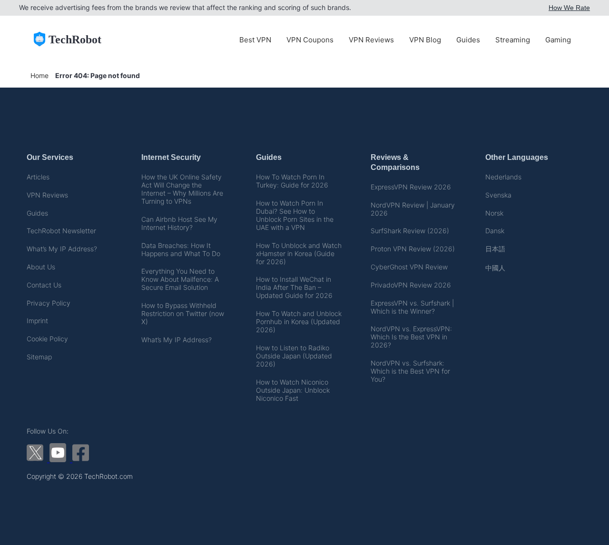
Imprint (37, 321)
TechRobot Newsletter (61, 231)
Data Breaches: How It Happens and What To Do (180, 249)
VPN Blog (425, 39)
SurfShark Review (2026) (410, 231)
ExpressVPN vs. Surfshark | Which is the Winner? (412, 307)
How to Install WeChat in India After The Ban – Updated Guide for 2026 (294, 287)
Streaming (512, 39)
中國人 (495, 268)
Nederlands (503, 177)
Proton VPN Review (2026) (413, 249)
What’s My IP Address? (62, 249)
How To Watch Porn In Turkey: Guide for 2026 (292, 181)
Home (39, 75)
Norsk (494, 213)
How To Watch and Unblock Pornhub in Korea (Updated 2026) (299, 321)
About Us (41, 267)
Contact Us (44, 285)
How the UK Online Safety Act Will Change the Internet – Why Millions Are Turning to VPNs (182, 189)
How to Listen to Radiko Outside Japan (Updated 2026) (294, 356)
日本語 (495, 249)
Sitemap (39, 357)
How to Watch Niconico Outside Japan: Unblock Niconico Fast (293, 390)
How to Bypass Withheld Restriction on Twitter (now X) (182, 313)
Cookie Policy (47, 339)
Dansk (494, 231)
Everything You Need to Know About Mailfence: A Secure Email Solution (180, 279)
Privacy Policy (48, 303)
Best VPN (255, 39)
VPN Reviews (371, 39)
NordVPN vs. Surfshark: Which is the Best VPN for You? (410, 371)
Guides (468, 39)
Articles (38, 177)
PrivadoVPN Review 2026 (411, 285)
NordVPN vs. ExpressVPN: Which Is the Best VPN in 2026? (411, 337)
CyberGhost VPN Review (409, 267)
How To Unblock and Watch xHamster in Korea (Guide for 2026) (299, 253)
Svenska (498, 195)
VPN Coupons (310, 39)
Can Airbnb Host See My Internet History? (179, 223)
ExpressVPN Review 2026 (411, 187)
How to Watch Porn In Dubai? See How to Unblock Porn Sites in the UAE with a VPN (295, 215)
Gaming (558, 39)
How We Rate (569, 7)
